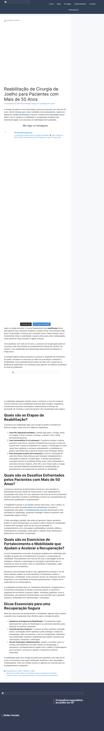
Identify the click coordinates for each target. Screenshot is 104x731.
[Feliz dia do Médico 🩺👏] (35, 144)
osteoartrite (50, 112)
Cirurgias (67, 4)
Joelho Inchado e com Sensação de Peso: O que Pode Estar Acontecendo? (32, 675)
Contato (92, 4)
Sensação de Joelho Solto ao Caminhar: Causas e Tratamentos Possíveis (31, 673)
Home (51, 4)
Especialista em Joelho (14, 671)
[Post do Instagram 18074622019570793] (57, 144)
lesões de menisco (21, 115)
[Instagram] (8, 720)
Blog (59, 4)
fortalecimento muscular (36, 510)
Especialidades (80, 4)
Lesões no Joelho (29, 671)
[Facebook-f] (3, 720)
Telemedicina (73, 10)
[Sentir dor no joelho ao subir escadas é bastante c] (14, 231)
